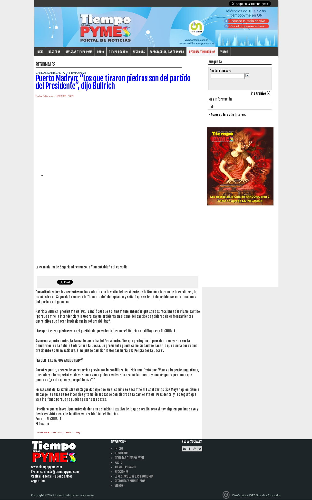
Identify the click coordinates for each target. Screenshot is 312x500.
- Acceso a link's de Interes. (227, 115)
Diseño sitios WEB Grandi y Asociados (256, 495)
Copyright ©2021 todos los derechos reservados (62, 495)
